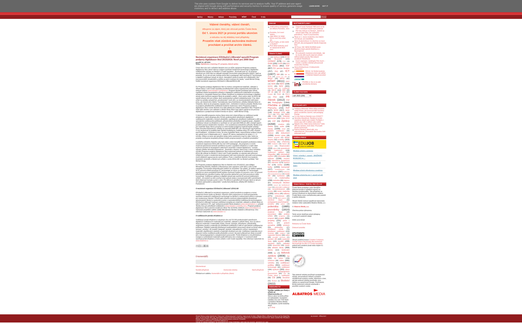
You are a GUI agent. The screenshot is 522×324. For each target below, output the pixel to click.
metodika (276, 180)
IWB (278, 74)
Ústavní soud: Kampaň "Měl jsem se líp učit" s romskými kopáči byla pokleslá (310, 28)
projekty (271, 220)
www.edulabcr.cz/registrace (218, 91)
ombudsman (279, 196)
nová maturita (283, 191)
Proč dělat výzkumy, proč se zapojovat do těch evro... (279, 48)
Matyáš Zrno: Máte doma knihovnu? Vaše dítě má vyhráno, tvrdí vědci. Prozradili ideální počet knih (309, 126)
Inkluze (221, 17)
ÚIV (285, 273)
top (288, 256)
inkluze (271, 158)
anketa (270, 126)
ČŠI (273, 277)
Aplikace (277, 57)
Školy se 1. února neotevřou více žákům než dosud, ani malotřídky (309, 38)
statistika (286, 243)
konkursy (286, 172)
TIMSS (287, 114)
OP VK (270, 92)
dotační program (273, 137)
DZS (288, 64)
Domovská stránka (230, 270)
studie (287, 245)
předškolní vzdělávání (276, 231)
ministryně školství (281, 182)
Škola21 (274, 281)
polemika (273, 206)
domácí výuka (280, 135)
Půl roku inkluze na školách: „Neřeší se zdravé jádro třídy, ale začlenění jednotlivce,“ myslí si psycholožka (309, 33)
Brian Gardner (209, 322)
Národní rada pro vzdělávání (279, 88)
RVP (288, 108)
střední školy (278, 247)
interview (275, 162)
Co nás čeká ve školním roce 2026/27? (308, 116)
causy (270, 129)
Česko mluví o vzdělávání (279, 275)
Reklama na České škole (301, 224)
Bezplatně (278, 59)
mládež (276, 185)
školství (285, 280)
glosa (275, 148)
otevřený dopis (275, 200)
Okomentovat (201, 266)
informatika (282, 156)
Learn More (314, 6)
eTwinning (286, 142)
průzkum (286, 225)
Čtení (254, 17)
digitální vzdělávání (276, 131)
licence (270, 178)
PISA (275, 97)
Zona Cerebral (234, 322)
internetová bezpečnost (281, 161)
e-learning (213, 64)
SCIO (276, 110)
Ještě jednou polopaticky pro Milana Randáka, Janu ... (279, 29)
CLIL (284, 61)
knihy (270, 167)
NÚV (281, 86)
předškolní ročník (275, 229)
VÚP (274, 121)
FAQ (276, 71)
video (281, 260)
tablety (270, 250)
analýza (281, 124)
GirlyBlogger (249, 322)
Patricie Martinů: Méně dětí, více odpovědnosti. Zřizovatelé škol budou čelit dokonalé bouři (309, 131)
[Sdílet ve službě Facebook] (204, 246)
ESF (288, 66)
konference (272, 171)
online (270, 198)
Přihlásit (322, 316)
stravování (276, 245)
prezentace (272, 214)
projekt (281, 218)
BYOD (287, 57)
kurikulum (281, 176)
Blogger (314, 316)
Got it (325, 6)
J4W (266, 322)
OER (284, 90)
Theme (198, 322)
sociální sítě (272, 239)
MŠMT (244, 17)
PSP (288, 100)
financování (285, 146)
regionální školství (274, 235)
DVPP (280, 64)
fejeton (284, 144)
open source (282, 198)
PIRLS (287, 94)
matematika (284, 178)
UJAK (274, 116)
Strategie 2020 (279, 112)
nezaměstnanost (278, 189)
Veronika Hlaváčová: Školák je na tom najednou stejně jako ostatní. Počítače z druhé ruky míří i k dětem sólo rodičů (309, 120)
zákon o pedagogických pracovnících (279, 272)
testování (286, 250)
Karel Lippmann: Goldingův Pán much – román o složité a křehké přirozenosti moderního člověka (309, 63)
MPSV (282, 78)
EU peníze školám (281, 68)
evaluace (275, 144)
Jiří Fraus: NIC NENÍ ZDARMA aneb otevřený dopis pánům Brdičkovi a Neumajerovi (307, 49)
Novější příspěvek (202, 270)
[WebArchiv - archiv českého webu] (299, 267)
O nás (263, 17)
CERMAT (272, 61)
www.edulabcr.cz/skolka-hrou (236, 206)
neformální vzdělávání (282, 187)
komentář (285, 167)
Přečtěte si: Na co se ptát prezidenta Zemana (311, 83)
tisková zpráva (233, 64)
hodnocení (278, 150)
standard (271, 243)
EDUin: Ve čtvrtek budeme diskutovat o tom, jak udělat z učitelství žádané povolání (315, 73)
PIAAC (279, 94)
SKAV (287, 110)
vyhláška (271, 263)
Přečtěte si (274, 105)
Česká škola (201, 316)
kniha (280, 165)
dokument (285, 133)
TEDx (278, 114)
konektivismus (280, 169)
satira (287, 235)
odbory (276, 194)
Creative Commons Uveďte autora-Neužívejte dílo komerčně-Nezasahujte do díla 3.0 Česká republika (308, 242)
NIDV (282, 84)
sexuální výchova (278, 237)
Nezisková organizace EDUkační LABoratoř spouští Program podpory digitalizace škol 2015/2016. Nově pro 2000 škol (227, 58)
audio (282, 126)
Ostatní (270, 94)
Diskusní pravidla (298, 227)
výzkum (275, 269)
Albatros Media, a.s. (301, 207)
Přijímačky (272, 108)
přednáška (279, 227)
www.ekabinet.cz (202, 241)
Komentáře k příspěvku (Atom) (223, 273)
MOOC (270, 78)
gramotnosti (285, 148)
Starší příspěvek (258, 270)
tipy (275, 253)
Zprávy (200, 17)
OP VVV (282, 92)
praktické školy (275, 212)
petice (283, 204)
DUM (270, 63)
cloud (283, 129)
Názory (210, 17)
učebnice (271, 261)
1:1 (269, 57)
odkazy (286, 193)
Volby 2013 (285, 118)
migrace (287, 180)
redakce (282, 233)
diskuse (271, 133)
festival (270, 146)
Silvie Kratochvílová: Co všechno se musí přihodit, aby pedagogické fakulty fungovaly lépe (310, 43)
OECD (273, 90)
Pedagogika (277, 102)
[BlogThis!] (199, 246)
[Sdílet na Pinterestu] (207, 246)
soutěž (281, 241)
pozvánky (273, 209)
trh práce (278, 258)
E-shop (272, 307)
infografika (272, 154)
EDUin (275, 66)
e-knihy (281, 139)
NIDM (273, 84)
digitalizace (205, 64)
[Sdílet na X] (202, 246)
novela (270, 191)
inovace (287, 158)
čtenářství (286, 278)
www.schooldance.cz (253, 208)
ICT (219, 64)
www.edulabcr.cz (219, 212)
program (224, 64)
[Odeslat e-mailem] (197, 246)
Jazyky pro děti (281, 76)
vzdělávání (286, 267)
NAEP (288, 81)
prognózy (282, 216)
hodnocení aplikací (276, 152)
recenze (271, 233)
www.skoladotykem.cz (249, 204)
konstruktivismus (276, 174)
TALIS (270, 114)
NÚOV (270, 86)
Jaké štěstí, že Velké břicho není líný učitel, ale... (278, 38)
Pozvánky (233, 17)
